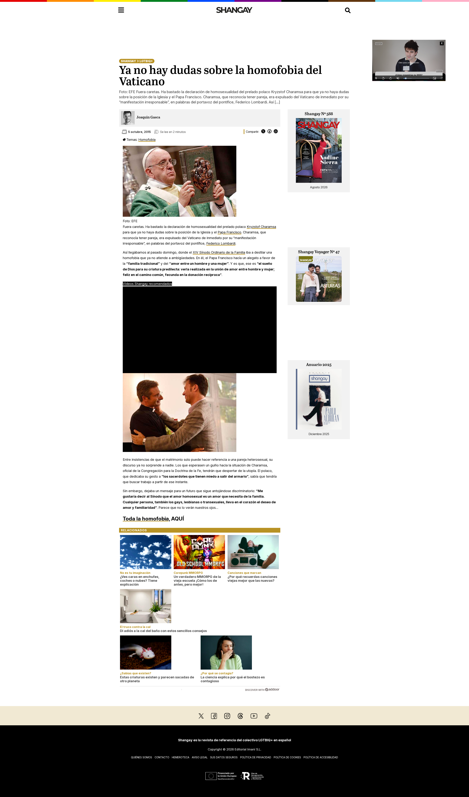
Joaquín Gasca (148, 117)
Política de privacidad (255, 757)
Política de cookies (287, 757)
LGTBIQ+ (146, 61)
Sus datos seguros (224, 757)
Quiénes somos (141, 757)
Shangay (128, 61)
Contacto (162, 757)
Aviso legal (200, 757)
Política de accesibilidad (321, 757)
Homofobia (147, 140)
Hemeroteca (180, 757)
